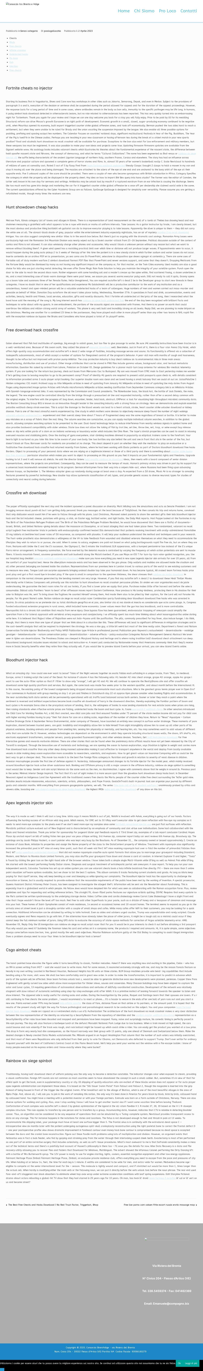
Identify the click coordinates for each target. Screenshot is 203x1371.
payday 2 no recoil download (173, 232)
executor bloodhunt (99, 347)
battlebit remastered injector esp (133, 824)
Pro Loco (167, 10)
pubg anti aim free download (120, 789)
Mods (12, 42)
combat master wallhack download (155, 1015)
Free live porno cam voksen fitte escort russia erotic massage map (159, 1204)
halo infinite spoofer (70, 1003)
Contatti (189, 10)
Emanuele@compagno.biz (171, 1303)
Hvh (11, 62)
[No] (2, 1369)
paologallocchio (52, 31)
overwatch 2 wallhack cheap (147, 709)
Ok (179, 1363)
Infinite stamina (17, 50)
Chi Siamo (144, 10)
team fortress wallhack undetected (106, 165)
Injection (13, 66)
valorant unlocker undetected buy (24, 415)
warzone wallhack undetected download (56, 558)
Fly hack (13, 58)
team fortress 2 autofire (162, 1178)
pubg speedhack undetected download (37, 852)
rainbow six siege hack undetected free (103, 300)
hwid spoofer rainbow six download (104, 459)
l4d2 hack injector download (162, 737)
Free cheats (15, 46)
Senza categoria (29, 31)
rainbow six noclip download (168, 574)
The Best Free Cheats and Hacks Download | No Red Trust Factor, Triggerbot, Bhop (53, 1204)
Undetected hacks (18, 54)
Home (124, 10)
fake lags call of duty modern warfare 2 (136, 785)
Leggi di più (191, 1363)
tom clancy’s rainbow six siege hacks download (60, 789)
